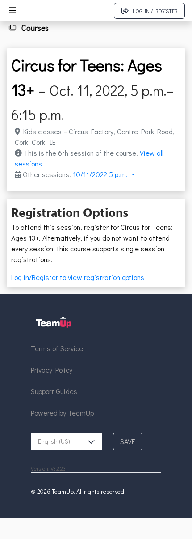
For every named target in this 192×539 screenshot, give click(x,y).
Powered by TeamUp (62, 412)
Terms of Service (57, 348)
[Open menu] (12, 11)
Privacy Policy (51, 369)
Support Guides (54, 391)
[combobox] (66, 441)
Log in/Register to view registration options (77, 277)
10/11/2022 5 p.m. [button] (101, 174)
